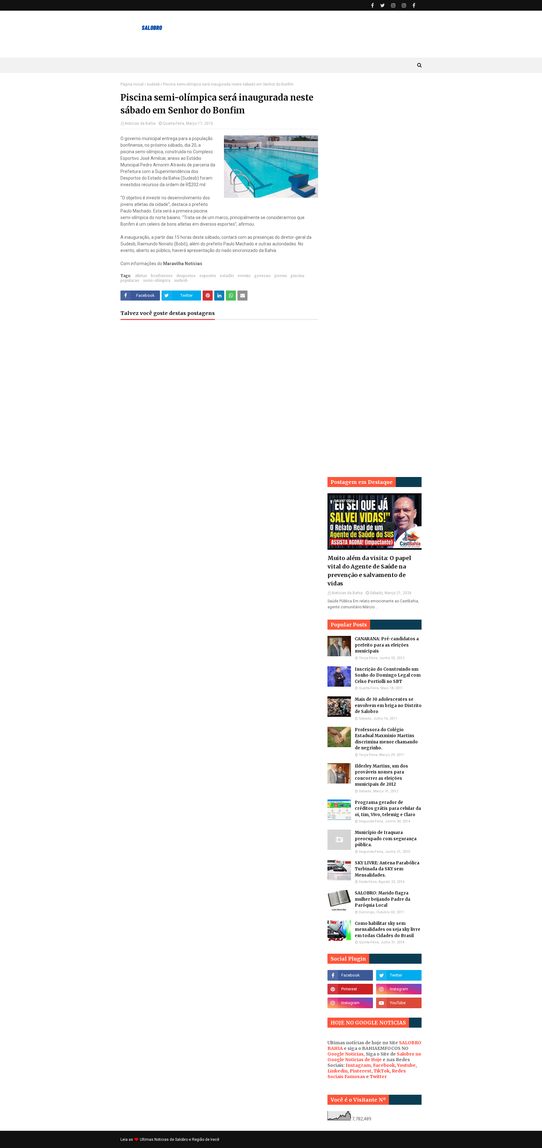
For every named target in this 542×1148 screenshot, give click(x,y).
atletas (141, 275)
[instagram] (393, 5)
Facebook (384, 1065)
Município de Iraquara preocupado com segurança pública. (386, 838)
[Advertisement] (374, 176)
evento (244, 275)
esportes (207, 275)
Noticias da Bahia (140, 123)
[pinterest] (350, 989)
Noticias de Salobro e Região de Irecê (186, 1139)
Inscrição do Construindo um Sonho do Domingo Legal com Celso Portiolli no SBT (388, 675)
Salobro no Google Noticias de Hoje (374, 1056)
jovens (280, 275)
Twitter (378, 1076)
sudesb (153, 84)
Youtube (406, 1065)
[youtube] (399, 1003)
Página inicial (132, 84)
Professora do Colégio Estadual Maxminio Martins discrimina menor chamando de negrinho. (386, 739)
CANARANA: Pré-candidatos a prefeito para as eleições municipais (387, 645)
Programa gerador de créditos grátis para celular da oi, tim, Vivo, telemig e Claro (388, 808)
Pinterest (360, 1071)
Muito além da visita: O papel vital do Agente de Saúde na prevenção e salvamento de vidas (369, 570)
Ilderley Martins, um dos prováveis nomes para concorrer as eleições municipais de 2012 (381, 775)
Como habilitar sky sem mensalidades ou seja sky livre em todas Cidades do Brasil (387, 929)
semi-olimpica (156, 280)
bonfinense (162, 275)
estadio (227, 275)
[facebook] (372, 5)
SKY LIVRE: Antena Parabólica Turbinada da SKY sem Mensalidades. (387, 869)
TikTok (382, 1071)
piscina (297, 275)
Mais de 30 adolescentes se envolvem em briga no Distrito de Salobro (388, 705)
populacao (129, 280)
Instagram (358, 1065)
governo (262, 275)
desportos (186, 275)
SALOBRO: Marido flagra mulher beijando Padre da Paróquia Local (382, 899)
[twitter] (382, 5)
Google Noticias (345, 1054)
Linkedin (337, 1071)
